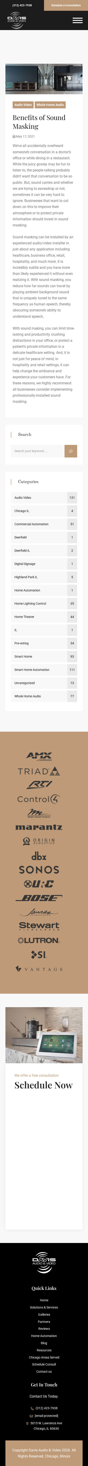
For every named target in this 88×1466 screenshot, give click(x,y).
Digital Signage (24, 564)
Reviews (44, 1328)
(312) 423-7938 (22, 5)
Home (44, 1300)
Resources (44, 1350)
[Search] (71, 451)
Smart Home (23, 656)
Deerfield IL (22, 550)
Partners (44, 1322)
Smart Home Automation (31, 670)
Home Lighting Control (30, 603)
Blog (44, 1343)
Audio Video (23, 105)
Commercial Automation (31, 524)
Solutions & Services (44, 1307)
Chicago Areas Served (44, 1357)
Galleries (44, 1314)
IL (15, 630)
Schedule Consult (44, 1364)
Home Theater (24, 617)
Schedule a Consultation (66, 5)
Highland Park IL (26, 577)
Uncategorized (24, 683)
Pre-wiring (21, 643)
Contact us (44, 1371)
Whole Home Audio (50, 105)
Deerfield (20, 537)
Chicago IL (21, 511)
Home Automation (27, 590)
